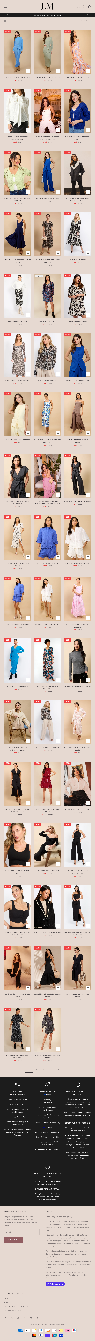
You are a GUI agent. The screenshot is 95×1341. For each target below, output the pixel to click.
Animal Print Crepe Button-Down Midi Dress (47, 261)
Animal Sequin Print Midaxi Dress (17, 381)
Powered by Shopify (56, 1324)
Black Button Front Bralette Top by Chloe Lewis (17, 934)
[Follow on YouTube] (31, 1317)
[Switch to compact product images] (13, 20)
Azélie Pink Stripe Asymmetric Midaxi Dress (77, 626)
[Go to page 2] (66, 1070)
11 (58, 1070)
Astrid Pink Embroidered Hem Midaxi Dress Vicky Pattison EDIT (47, 503)
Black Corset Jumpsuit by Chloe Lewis (17, 995)
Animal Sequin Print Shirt (47, 381)
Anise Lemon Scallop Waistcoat (17, 440)
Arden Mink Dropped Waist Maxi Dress (77, 441)
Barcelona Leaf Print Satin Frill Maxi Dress (47, 687)
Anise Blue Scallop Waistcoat (77, 381)
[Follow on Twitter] (11, 1317)
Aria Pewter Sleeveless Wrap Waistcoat (17, 503)
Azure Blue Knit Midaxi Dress (17, 686)
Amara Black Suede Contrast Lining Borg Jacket (77, 200)
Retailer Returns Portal (13, 1310)
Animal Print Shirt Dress (77, 321)
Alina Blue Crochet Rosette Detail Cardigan (77, 138)
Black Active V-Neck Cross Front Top (17, 872)
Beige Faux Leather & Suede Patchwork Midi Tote (17, 749)
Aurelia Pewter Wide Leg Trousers (77, 501)
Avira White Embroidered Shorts (47, 625)
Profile (6, 1302)
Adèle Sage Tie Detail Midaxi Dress (47, 78)
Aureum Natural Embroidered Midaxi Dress (17, 564)
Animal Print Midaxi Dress (77, 260)
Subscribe (13, 1240)
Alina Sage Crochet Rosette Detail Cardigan (17, 200)
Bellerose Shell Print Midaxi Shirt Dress (77, 749)
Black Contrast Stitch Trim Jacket (47, 932)
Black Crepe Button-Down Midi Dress (77, 995)
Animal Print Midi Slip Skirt (17, 321)
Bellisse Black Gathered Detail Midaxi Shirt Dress (17, 810)
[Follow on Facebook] (5, 1317)
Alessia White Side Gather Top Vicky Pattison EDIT (47, 138)
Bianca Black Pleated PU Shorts (77, 809)
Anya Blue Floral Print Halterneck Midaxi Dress (47, 441)
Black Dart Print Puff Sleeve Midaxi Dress (17, 1057)
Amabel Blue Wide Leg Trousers (47, 198)
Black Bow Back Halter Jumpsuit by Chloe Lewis (77, 872)
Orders (6, 1298)
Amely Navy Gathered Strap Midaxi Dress (17, 261)
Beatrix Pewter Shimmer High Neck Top (77, 687)
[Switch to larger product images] (5, 20)
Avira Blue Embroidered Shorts (17, 625)
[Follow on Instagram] (18, 1317)
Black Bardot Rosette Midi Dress (47, 871)
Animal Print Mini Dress (47, 321)
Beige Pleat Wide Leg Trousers (47, 748)
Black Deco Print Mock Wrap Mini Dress (47, 1057)
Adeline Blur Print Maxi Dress (77, 78)
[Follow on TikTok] (37, 1317)
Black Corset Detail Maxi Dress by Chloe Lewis (77, 934)
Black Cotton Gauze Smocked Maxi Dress (47, 995)
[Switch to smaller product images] (9, 20)
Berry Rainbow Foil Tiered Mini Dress (47, 810)
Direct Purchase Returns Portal (16, 1306)
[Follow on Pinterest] (24, 1317)
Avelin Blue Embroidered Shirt (47, 563)
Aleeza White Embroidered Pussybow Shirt (17, 138)
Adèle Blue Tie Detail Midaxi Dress (17, 78)
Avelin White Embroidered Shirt (77, 563)
